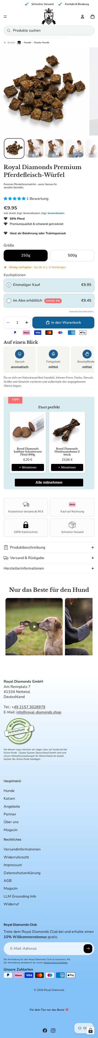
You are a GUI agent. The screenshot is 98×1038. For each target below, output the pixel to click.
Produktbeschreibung (27, 547)
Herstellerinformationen (24, 568)
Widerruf (11, 904)
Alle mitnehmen (49, 482)
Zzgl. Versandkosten (52, 213)
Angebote (12, 806)
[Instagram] (53, 1030)
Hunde (9, 790)
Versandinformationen (22, 849)
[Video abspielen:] (34, 629)
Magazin (11, 829)
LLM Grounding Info (20, 896)
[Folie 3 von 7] (54, 148)
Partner (10, 814)
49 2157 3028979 (29, 707)
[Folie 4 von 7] (74, 148)
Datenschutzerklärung (22, 872)
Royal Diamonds (54, 990)
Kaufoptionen (15, 274)
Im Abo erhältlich (36, 300)
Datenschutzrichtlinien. (56, 962)
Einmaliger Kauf (26, 284)
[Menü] (5, 16)
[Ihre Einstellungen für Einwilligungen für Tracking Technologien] (90, 1030)
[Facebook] (45, 1030)
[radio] (9, 285)
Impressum (13, 865)
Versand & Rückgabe (27, 557)
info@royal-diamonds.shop (38, 712)
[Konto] (82, 17)
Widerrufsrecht (16, 857)
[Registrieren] (88, 948)
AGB (8, 880)
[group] (49, 360)
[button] (49, 662)
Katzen (9, 798)
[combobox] (52, 30)
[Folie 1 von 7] (14, 148)
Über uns (11, 821)
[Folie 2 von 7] (34, 148)
